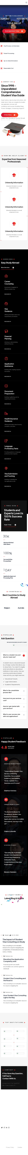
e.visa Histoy (8, 115)
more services (5, 267)
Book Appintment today (12, 31)
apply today (8, 524)
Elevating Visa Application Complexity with (13, 960)
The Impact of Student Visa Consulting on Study (14, 940)
